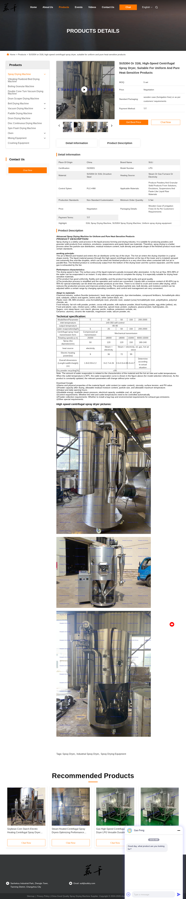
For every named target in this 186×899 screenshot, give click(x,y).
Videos (92, 7)
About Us (48, 7)
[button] (11, 813)
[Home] (10, 7)
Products (64, 7)
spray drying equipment (113, 754)
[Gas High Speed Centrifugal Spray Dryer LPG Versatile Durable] (115, 806)
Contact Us (108, 7)
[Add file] (128, 894)
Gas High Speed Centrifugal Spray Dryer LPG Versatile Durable (114, 831)
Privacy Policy (43, 896)
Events (79, 7)
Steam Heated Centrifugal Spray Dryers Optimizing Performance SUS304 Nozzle (68, 831)
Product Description (119, 143)
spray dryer (68, 754)
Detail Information (77, 143)
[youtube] (172, 624)
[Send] (178, 894)
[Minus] (178, 830)
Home (33, 7)
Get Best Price (133, 122)
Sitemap (30, 896)
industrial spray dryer (88, 754)
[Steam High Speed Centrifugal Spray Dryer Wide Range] (160, 806)
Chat (128, 7)
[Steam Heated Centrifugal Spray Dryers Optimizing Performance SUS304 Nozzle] (71, 806)
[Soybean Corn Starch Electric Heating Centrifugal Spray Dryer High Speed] (26, 806)
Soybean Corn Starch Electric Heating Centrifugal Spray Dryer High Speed (23, 831)
